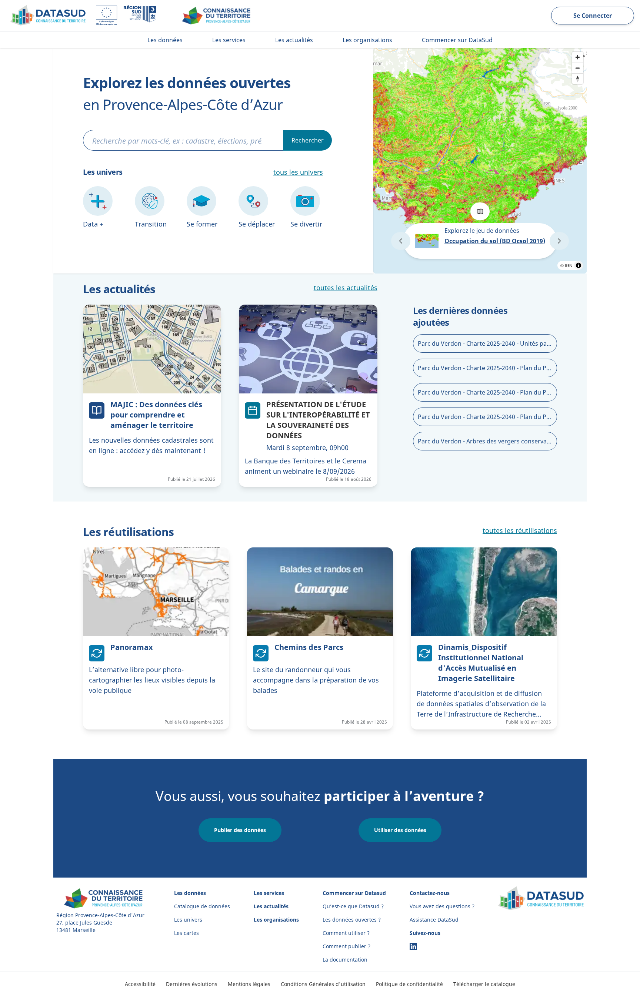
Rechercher (307, 140)
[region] (480, 161)
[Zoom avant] (577, 57)
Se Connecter (592, 15)
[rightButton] (559, 241)
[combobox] (183, 140)
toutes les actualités (345, 287)
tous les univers (298, 172)
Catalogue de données (202, 906)
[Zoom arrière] (577, 68)
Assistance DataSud (434, 919)
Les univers (188, 919)
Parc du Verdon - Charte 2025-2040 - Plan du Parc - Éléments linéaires (487, 368)
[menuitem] (165, 40)
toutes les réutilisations (520, 530)
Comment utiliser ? (346, 932)
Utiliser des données (400, 830)
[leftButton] (400, 241)
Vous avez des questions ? (442, 906)
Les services (269, 892)
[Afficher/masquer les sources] (578, 265)
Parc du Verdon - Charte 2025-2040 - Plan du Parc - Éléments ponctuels (487, 392)
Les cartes (186, 932)
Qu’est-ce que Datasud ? (353, 906)
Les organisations (276, 919)
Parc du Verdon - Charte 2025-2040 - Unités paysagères (487, 343)
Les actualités (271, 906)
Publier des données (240, 830)
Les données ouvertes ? (352, 919)
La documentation (345, 959)
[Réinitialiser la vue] (577, 78)
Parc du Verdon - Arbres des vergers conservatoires (487, 441)
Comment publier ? (346, 946)
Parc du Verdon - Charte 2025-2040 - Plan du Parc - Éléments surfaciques (487, 417)
